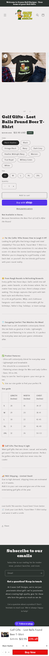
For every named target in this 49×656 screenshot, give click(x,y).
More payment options (24, 208)
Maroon (34, 154)
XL (29, 176)
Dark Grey (38, 148)
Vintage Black (10, 148)
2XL (38, 176)
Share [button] (6, 526)
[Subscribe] (41, 573)
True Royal (9, 160)
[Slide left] (19, 111)
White (7, 166)
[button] (5, 15)
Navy (25, 148)
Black (25, 143)
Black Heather (11, 143)
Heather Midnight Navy (14, 154)
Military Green (26, 160)
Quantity (5, 181)
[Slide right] (30, 111)
